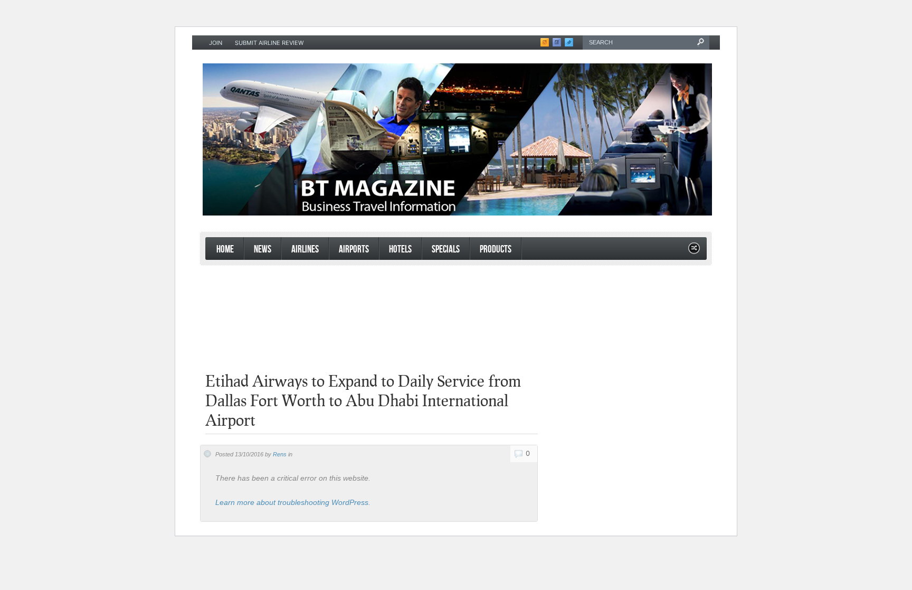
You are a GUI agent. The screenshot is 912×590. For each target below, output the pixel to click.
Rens (280, 454)
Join (215, 42)
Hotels (400, 250)
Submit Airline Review (269, 42)
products (495, 250)
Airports (354, 250)
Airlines (305, 250)
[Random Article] (694, 251)
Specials (446, 250)
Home (225, 250)
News (262, 250)
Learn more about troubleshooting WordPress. (292, 502)
